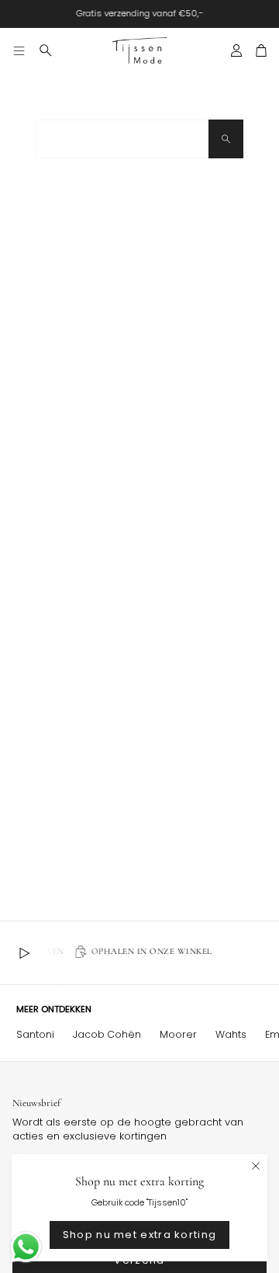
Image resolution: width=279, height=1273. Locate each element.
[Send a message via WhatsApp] (26, 1247)
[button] (46, 50)
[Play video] (24, 953)
